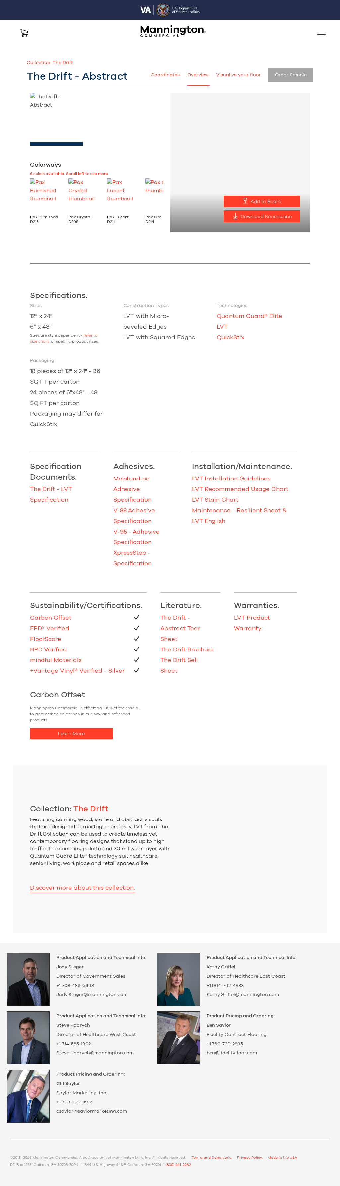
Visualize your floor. (239, 75)
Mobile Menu (319, 33)
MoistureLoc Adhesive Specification (132, 489)
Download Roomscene (265, 216)
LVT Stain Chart (215, 500)
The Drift (63, 62)
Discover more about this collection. (82, 888)
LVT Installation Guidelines (231, 479)
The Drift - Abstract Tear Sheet (180, 628)
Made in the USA (282, 1157)
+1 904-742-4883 (225, 985)
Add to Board (265, 201)
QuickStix (230, 338)
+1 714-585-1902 (73, 1044)
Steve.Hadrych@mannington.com (95, 1053)
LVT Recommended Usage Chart (240, 489)
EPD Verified (49, 629)
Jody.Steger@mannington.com (92, 994)
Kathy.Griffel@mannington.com (243, 994)
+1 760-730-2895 (225, 1044)
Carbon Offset (50, 618)
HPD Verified (48, 650)
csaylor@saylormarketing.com (91, 1111)
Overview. (198, 75)
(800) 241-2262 (178, 1165)
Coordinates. (166, 75)
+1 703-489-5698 (75, 985)
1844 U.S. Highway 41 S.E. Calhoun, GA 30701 (122, 1165)
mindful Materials (56, 660)
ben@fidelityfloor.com (232, 1053)
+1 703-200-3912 (74, 1102)
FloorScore (45, 639)
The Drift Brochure (187, 650)
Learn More (71, 733)
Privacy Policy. (250, 1157)
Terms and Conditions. (212, 1157)
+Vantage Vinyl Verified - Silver (77, 671)
